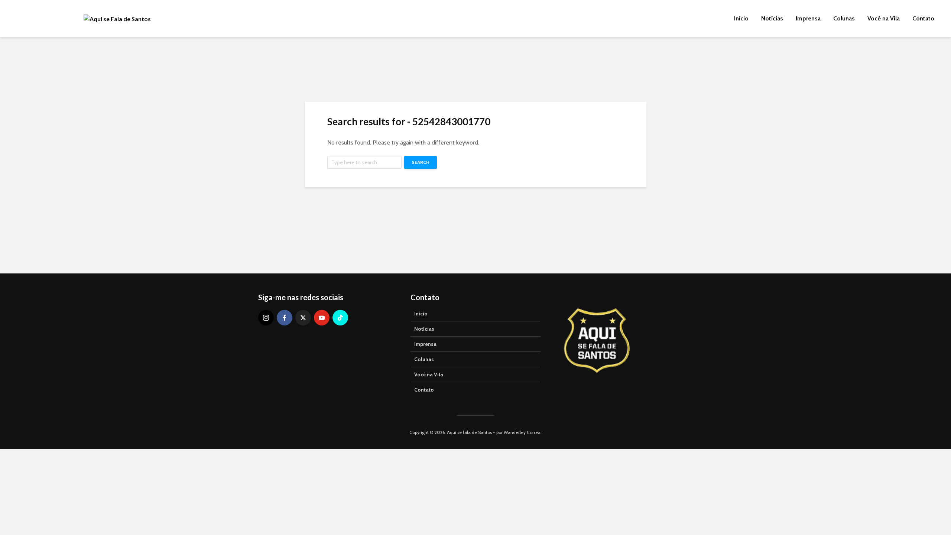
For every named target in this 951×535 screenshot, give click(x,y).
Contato (923, 18)
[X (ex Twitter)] (303, 317)
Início (741, 18)
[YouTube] (322, 317)
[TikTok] (340, 317)
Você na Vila (883, 18)
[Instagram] (266, 317)
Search (420, 162)
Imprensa (808, 18)
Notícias (772, 18)
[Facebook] (284, 317)
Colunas (844, 18)
